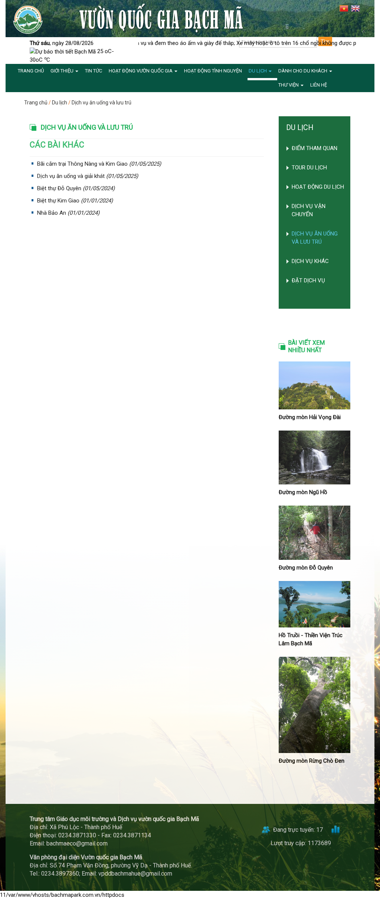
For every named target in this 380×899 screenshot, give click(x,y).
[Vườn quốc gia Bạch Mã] (28, 19)
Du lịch (59, 103)
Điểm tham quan (314, 148)
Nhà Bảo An (51, 213)
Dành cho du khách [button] (303, 71)
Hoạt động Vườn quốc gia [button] (141, 71)
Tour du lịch (309, 167)
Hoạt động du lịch (318, 187)
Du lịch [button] (258, 71)
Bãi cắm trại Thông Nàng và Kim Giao (82, 163)
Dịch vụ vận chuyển (308, 210)
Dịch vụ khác (310, 261)
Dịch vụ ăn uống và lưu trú (101, 103)
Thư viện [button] (289, 85)
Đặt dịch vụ (308, 280)
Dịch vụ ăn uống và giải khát (71, 176)
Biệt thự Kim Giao (58, 200)
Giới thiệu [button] (62, 71)
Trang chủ (36, 103)
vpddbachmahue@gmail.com (135, 873)
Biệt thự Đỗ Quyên (59, 188)
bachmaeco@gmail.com (77, 843)
